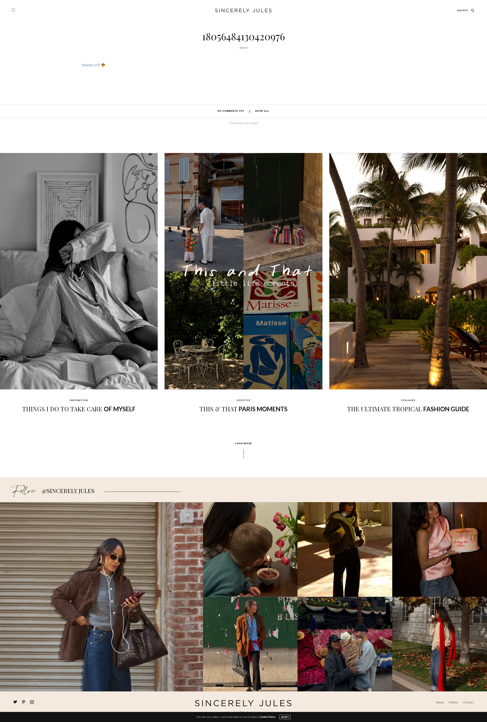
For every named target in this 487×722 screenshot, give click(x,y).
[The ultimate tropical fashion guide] (408, 271)
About (440, 702)
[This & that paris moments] (243, 271)
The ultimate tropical (408, 409)
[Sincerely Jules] (243, 10)
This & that (243, 409)
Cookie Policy (267, 716)
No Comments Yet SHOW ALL (243, 111)
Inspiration (79, 400)
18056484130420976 (243, 36)
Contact (468, 702)
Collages (408, 400)
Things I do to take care (79, 409)
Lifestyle (243, 400)
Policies (453, 702)
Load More (243, 443)
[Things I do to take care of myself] (79, 271)
